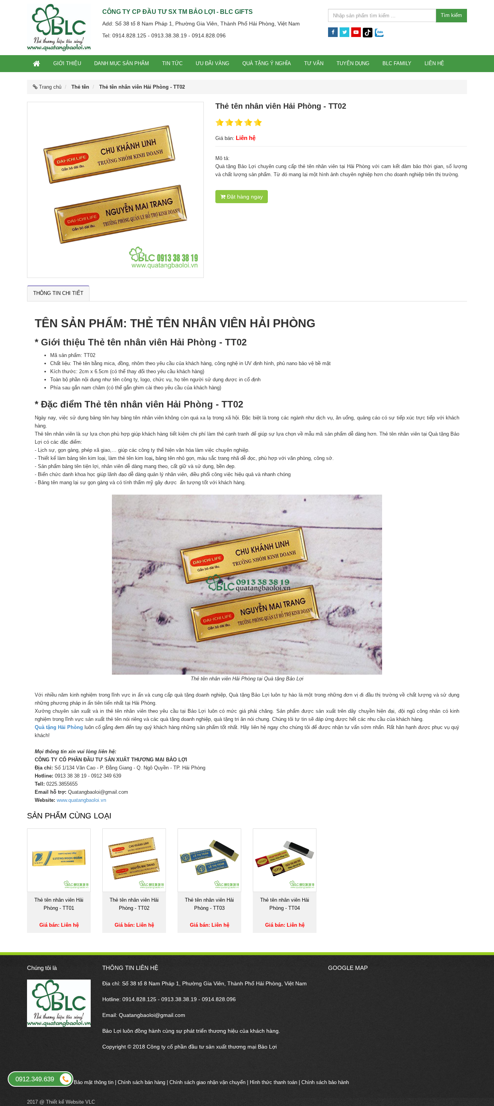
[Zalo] (379, 32)
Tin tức (172, 63)
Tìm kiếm (451, 15)
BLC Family (396, 63)
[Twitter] (344, 32)
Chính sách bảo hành (325, 1082)
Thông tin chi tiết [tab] (58, 293)
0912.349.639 (34, 1079)
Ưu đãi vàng (212, 63)
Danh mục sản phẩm (121, 63)
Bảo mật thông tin (93, 1082)
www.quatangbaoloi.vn (81, 800)
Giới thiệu (67, 63)
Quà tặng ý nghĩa (266, 63)
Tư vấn (313, 63)
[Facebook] (333, 32)
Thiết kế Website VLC (70, 1102)
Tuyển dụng (353, 63)
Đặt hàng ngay (244, 197)
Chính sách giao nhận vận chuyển (207, 1082)
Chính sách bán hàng (141, 1082)
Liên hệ (434, 63)
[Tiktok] (367, 32)
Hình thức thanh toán (273, 1082)
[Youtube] (356, 32)
